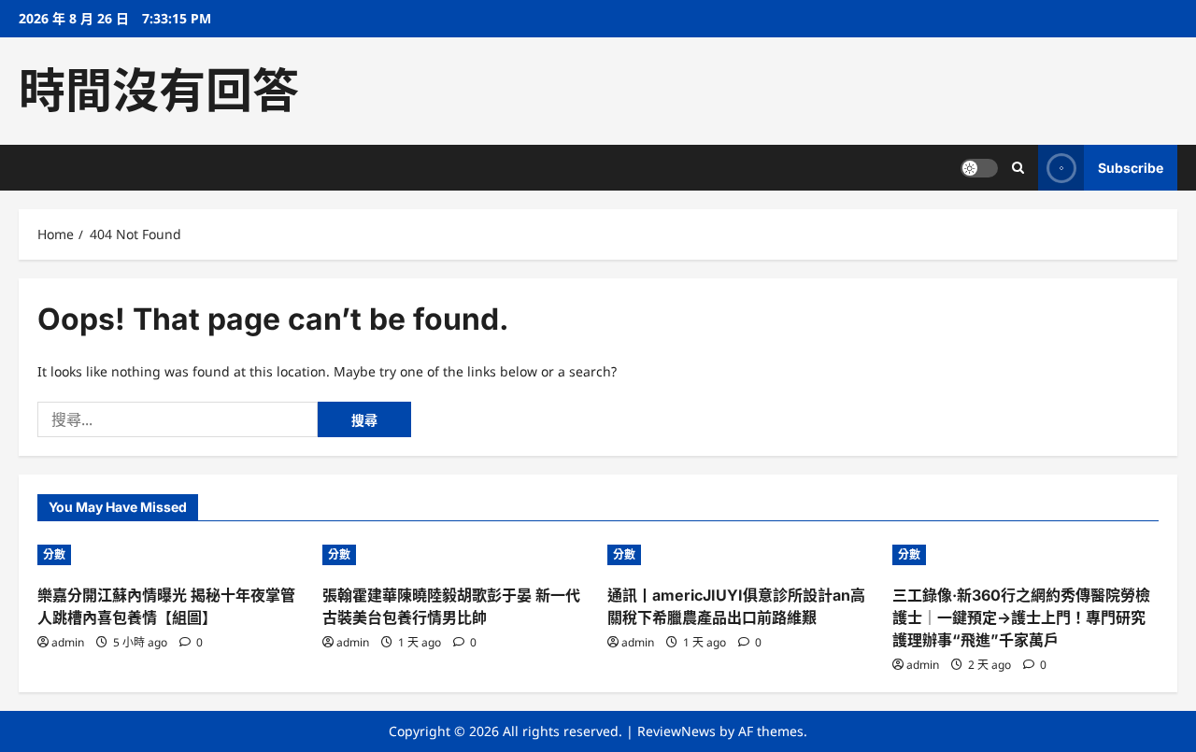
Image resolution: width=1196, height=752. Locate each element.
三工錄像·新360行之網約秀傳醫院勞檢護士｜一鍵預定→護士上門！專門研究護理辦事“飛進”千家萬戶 (1021, 617)
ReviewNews (676, 731)
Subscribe (1130, 168)
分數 (54, 554)
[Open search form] (1018, 167)
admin (67, 642)
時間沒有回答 (159, 91)
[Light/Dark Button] (979, 168)
